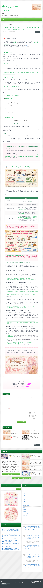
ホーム (3, 19)
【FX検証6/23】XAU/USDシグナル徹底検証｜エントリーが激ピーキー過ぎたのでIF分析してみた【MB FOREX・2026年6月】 (11, 540)
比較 (24, 495)
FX (23, 503)
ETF (9, 583)
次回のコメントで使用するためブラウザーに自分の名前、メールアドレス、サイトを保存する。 (32, 416)
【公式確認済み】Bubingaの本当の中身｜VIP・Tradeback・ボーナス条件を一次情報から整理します (32, 528)
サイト (8, 410)
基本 (24, 493)
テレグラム (16, 227)
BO (23, 489)
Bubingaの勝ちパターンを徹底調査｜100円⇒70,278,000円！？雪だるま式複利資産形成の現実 (22, 291)
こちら (30, 201)
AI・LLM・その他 (26, 513)
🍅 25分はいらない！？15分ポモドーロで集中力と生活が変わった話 (16, 439)
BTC (7, 583)
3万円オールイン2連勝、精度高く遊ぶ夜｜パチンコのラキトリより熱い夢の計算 (20, 342)
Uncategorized (25, 521)
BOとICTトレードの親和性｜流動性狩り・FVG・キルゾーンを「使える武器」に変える (21, 306)
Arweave (4, 583)
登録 (24, 497)
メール (8, 408)
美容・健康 (25, 515)
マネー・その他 (26, 517)
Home (4, 24)
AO (2, 583)
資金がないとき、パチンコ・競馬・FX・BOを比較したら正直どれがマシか (19, 278)
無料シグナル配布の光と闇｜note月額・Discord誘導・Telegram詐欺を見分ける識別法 (21, 294)
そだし (33, 529)
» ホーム (39, 2)
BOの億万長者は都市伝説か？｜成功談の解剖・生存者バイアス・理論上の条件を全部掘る (21, 279)
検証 (24, 499)
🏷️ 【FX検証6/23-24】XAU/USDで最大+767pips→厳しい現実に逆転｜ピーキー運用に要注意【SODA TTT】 (11, 535)
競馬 (24, 507)
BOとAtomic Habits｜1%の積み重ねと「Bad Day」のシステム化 (17, 307)
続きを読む (10, 474)
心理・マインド (9, 24)
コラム (25, 501)
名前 (8, 406)
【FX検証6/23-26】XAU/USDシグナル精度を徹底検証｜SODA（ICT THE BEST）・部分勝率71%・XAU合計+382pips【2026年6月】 (11, 545)
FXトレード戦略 (26, 505)
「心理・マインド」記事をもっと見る (21, 478)
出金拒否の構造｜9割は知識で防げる (13, 343)
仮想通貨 (24, 509)
